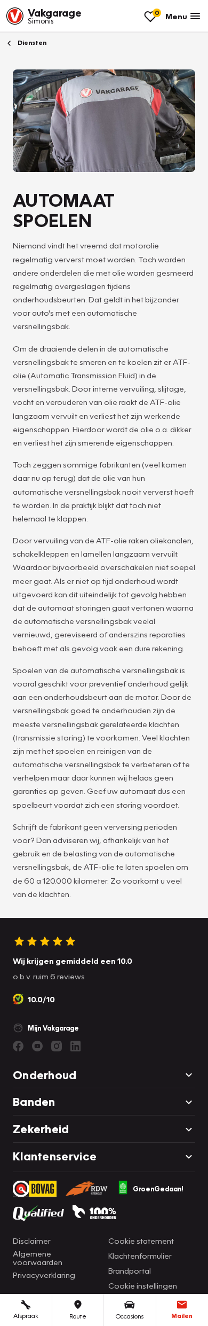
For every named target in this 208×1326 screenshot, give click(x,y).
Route (77, 1316)
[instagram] (56, 1046)
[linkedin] (75, 1046)
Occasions (129, 1316)
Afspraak (25, 1316)
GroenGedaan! (158, 1188)
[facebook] (18, 1046)
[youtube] (37, 1046)
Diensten (31, 42)
